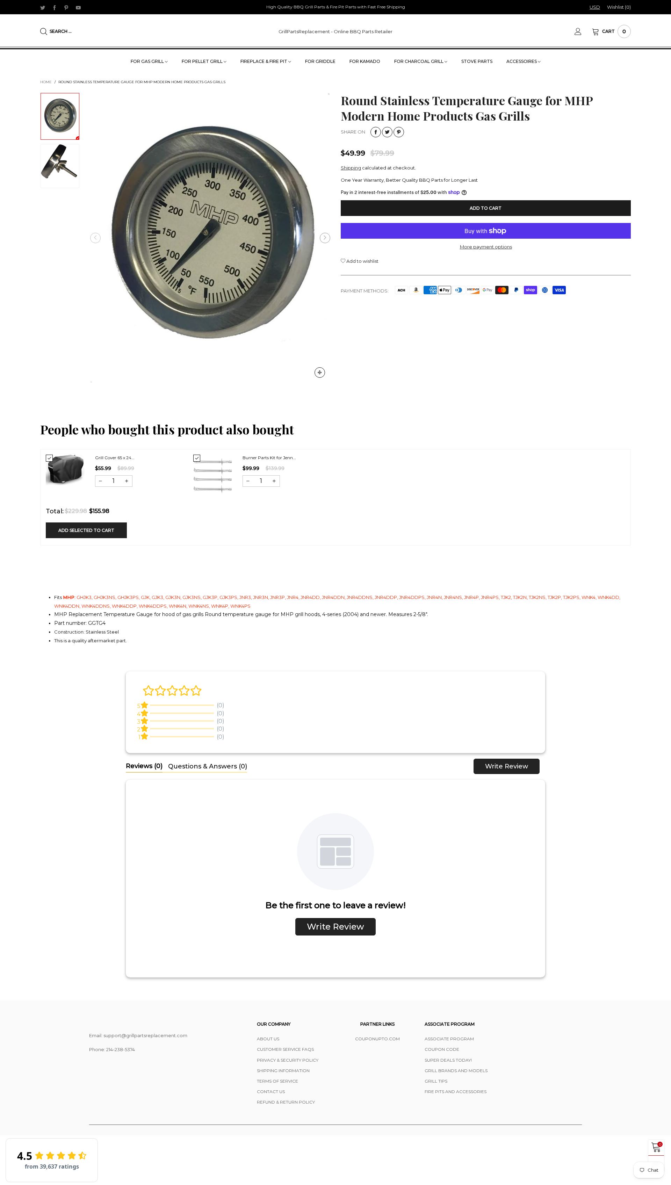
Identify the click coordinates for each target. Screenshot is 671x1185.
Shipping (351, 168)
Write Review (506, 766)
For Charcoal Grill (419, 61)
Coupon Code (442, 1049)
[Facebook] (54, 7)
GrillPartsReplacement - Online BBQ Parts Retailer (335, 31)
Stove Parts (476, 61)
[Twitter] (43, 7)
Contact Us (271, 1091)
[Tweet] (387, 132)
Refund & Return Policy (286, 1102)
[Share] (375, 132)
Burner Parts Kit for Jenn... (269, 457)
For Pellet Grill (203, 61)
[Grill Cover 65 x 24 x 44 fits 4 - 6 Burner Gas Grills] (65, 470)
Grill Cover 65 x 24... (115, 457)
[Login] (583, 31)
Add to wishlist (361, 261)
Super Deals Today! (448, 1060)
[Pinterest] (66, 7)
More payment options (486, 247)
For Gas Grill (148, 61)
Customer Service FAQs (285, 1049)
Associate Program (449, 1038)
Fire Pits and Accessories (455, 1091)
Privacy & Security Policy (287, 1060)
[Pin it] (399, 132)
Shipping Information (283, 1070)
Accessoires (522, 61)
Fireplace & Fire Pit (264, 61)
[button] (95, 238)
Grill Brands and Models (456, 1070)
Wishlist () (619, 7)
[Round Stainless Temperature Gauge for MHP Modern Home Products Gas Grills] (210, 238)
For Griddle (320, 61)
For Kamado (364, 61)
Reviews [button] (144, 766)
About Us (268, 1038)
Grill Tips (436, 1081)
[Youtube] (78, 7)
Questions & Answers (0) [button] (207, 766)
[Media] (320, 372)
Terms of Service (277, 1081)
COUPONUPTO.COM (377, 1038)
